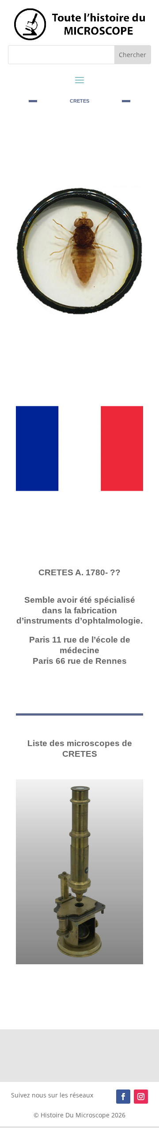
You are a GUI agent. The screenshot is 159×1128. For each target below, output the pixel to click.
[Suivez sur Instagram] (141, 1097)
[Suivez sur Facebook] (123, 1097)
